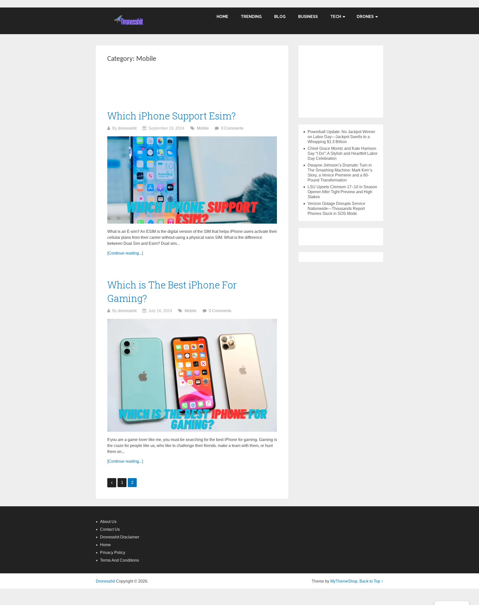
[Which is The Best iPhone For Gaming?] (192, 375)
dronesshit (127, 128)
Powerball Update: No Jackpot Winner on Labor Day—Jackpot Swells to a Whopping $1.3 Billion (341, 137)
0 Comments (232, 128)
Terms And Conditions (119, 560)
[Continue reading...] (125, 253)
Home (222, 16)
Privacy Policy (112, 552)
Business (308, 16)
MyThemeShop (344, 581)
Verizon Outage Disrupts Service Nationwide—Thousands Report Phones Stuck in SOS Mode (336, 208)
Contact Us (110, 529)
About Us (108, 521)
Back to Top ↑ (371, 581)
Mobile (203, 128)
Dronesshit (105, 581)
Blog (280, 16)
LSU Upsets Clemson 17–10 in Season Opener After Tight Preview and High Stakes (342, 192)
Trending (251, 16)
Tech (335, 16)
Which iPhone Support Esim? (171, 115)
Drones (365, 16)
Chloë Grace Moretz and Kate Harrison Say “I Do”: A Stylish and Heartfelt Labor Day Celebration (342, 153)
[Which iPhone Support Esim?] (192, 180)
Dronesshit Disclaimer (119, 537)
